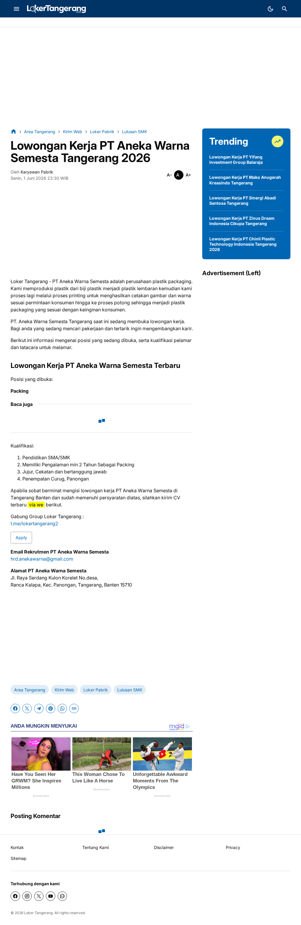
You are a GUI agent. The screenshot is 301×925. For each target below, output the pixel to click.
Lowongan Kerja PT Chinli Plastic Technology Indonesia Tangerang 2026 (243, 244)
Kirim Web (64, 689)
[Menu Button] (16, 9)
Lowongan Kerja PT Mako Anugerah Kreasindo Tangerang (245, 180)
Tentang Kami (95, 847)
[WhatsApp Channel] (62, 896)
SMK (45, 22)
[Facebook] (15, 708)
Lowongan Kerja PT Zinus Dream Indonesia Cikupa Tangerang (242, 221)
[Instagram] (27, 896)
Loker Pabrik (95, 689)
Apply (21, 537)
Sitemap (18, 858)
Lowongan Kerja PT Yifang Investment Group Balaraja (236, 159)
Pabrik (11, 22)
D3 (57, 22)
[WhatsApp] (62, 708)
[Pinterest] (50, 708)
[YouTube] (50, 896)
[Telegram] (39, 708)
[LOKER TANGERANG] (56, 9)
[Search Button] (284, 9)
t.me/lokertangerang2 (34, 523)
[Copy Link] (74, 708)
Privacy (233, 847)
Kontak (17, 847)
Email (70, 22)
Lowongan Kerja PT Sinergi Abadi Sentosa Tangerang (242, 200)
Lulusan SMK (129, 689)
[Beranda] (13, 131)
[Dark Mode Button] (270, 9)
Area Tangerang (29, 689)
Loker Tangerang (38, 913)
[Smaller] (169, 175)
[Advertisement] (150, 78)
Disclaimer (164, 847)
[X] (27, 708)
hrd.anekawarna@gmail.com (42, 559)
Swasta (29, 22)
